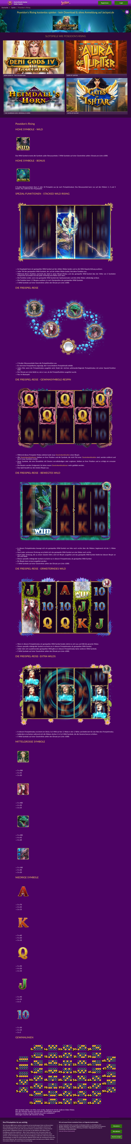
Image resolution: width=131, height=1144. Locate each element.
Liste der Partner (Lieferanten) (67, 1131)
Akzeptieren (116, 1126)
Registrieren (104, 3)
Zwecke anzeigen (116, 1136)
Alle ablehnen (116, 1131)
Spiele (13, 7)
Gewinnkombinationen (28, 457)
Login (121, 3)
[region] (65, 1132)
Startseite (5, 7)
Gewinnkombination (63, 455)
